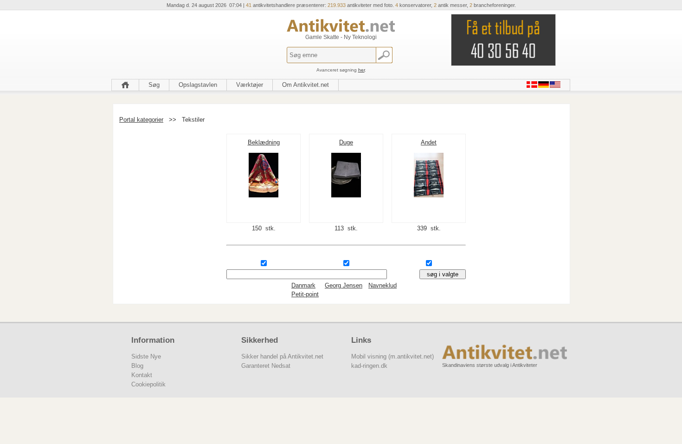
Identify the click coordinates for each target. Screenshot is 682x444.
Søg (154, 84)
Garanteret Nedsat (265, 365)
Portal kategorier (141, 119)
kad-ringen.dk (369, 365)
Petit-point (305, 294)
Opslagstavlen (198, 84)
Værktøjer (249, 84)
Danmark (303, 285)
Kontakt (141, 375)
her (361, 69)
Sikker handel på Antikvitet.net (282, 356)
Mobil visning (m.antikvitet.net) (392, 356)
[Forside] (125, 85)
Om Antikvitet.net (305, 84)
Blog (137, 365)
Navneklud (382, 285)
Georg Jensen (343, 285)
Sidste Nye (146, 356)
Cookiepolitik (148, 384)
